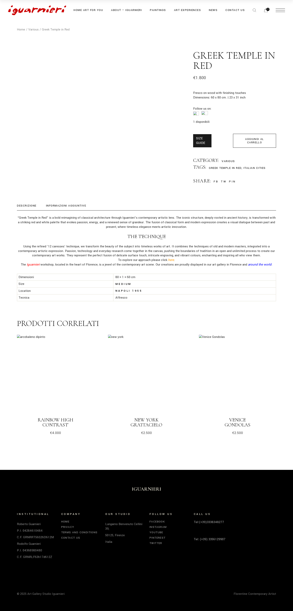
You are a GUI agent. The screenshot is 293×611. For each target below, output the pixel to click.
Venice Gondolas (237, 422)
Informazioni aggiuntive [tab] (66, 206)
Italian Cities (255, 168)
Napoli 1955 (128, 291)
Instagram (158, 527)
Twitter (155, 543)
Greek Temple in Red (225, 168)
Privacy (67, 527)
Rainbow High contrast (55, 422)
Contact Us (70, 538)
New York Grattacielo (146, 422)
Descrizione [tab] (26, 206)
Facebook (157, 521)
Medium (123, 284)
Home (65, 521)
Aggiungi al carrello (254, 140)
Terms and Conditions (79, 532)
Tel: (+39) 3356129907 (209, 539)
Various (228, 161)
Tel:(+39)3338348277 (209, 522)
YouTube (156, 532)
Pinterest (157, 538)
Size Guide (200, 140)
